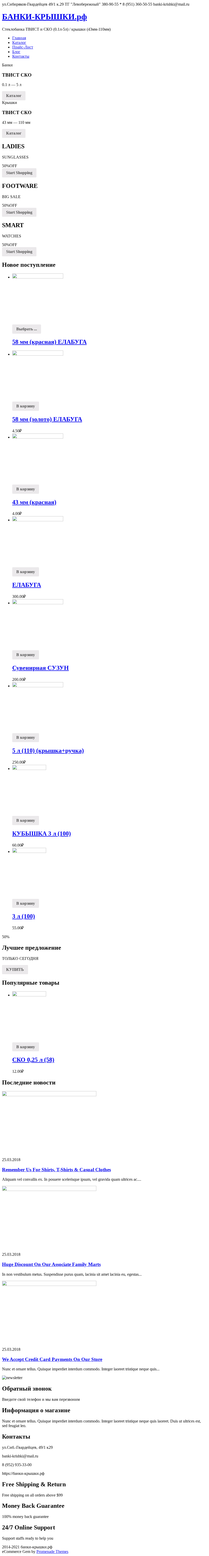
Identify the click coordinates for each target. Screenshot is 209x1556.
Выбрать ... (26, 329)
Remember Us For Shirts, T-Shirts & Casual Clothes (56, 1169)
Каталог (19, 42)
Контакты (20, 56)
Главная (19, 38)
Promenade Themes (52, 1551)
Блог (16, 52)
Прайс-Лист (22, 47)
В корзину (25, 406)
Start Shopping (19, 173)
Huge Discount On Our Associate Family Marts (51, 1264)
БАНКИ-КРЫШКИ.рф (44, 16)
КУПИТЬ (15, 969)
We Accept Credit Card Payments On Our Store (52, 1359)
